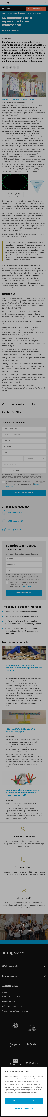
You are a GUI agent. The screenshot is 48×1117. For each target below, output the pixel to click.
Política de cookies (29, 1092)
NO (14, 1100)
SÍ (33, 1100)
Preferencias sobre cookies (24, 1109)
